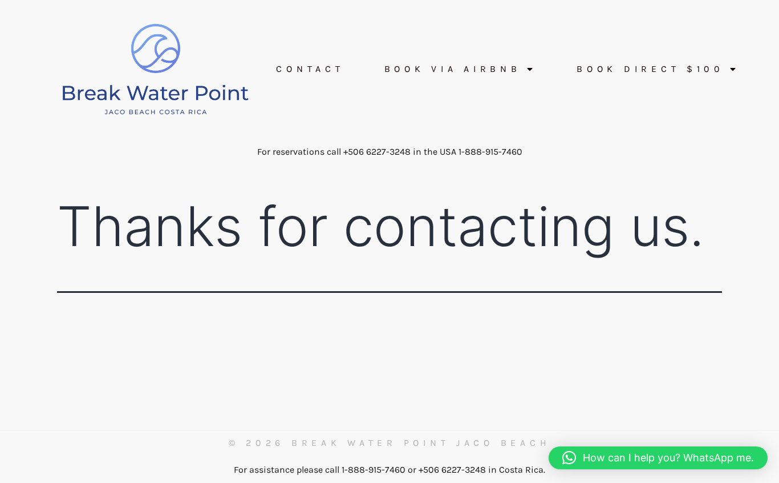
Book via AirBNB (452, 69)
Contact (310, 69)
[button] (658, 457)
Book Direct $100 (650, 69)
